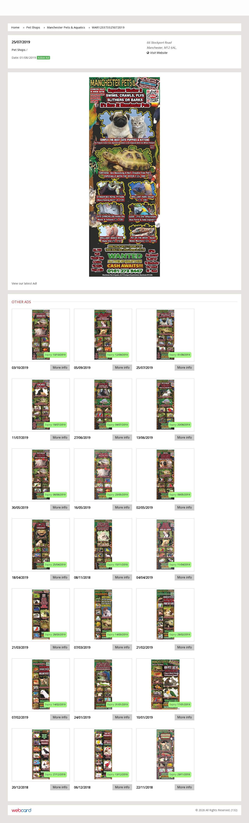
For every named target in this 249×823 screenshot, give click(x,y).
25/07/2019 (21, 42)
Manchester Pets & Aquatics (66, 27)
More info (60, 367)
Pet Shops (33, 27)
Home (15, 27)
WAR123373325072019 (108, 27)
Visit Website (158, 53)
